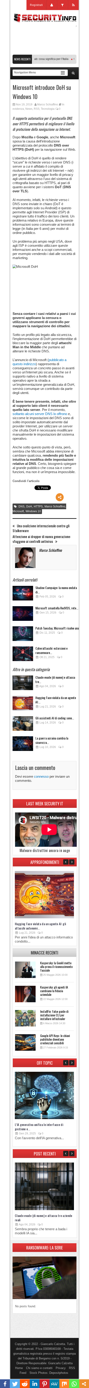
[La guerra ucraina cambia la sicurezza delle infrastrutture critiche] (23, 744)
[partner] (44, 52)
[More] (60, 497)
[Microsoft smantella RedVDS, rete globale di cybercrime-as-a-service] (23, 614)
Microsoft (18, 511)
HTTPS (38, 506)
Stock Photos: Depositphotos (48, 1373)
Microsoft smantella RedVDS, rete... (56, 608)
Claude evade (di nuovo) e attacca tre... (55, 679)
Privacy (61, 1368)
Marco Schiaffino (47, 104)
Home (19, 1368)
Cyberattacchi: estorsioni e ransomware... (51, 650)
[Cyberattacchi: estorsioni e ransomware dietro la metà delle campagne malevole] (23, 655)
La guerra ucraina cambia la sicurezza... (51, 740)
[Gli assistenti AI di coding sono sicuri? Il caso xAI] (23, 724)
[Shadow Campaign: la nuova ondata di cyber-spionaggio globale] (23, 594)
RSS (36, 108)
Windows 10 (33, 511)
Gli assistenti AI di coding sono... (54, 717)
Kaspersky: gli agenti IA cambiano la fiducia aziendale (54, 991)
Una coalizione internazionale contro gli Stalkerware (41, 528)
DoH (29, 506)
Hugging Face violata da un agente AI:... (55, 699)
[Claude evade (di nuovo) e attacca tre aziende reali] (23, 684)
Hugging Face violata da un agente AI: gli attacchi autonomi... (40, 925)
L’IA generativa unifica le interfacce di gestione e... (39, 1126)
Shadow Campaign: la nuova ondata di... (56, 589)
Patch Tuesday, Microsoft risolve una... (58, 628)
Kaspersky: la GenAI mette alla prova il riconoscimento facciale (56, 966)
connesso (41, 776)
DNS (21, 506)
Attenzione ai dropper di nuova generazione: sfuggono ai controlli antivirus (42, 539)
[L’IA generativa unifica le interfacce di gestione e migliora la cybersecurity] (44, 1118)
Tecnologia (48, 108)
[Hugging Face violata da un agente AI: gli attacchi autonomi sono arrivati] (23, 704)
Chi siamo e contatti (39, 1368)
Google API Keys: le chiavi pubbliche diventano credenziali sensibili (55, 1039)
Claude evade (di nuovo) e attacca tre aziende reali (43, 1217)
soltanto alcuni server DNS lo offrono (40, 414)
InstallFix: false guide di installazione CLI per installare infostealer (54, 1015)
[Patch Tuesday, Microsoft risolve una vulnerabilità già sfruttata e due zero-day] (23, 634)
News (28, 108)
